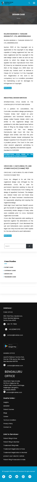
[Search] (29, 246)
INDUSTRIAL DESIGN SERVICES (15, 98)
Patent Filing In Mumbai (11, 442)
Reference (7, 88)
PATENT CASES (8, 267)
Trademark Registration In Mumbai (15, 452)
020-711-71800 (12, 324)
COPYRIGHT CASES (10, 270)
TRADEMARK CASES (10, 277)
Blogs (5, 413)
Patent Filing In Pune (10, 438)
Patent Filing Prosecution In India (14, 460)
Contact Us (7, 427)
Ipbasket (6, 406)
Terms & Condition (9, 420)
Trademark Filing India (10, 445)
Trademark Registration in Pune (14, 449)
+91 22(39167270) (14, 329)
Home (18, 18)
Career (5, 416)
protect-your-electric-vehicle (13, 456)
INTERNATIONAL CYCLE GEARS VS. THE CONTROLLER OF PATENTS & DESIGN (18, 155)
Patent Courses (8, 409)
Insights (6, 402)
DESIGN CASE (8, 274)
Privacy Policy (8, 424)
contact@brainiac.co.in (15, 335)
